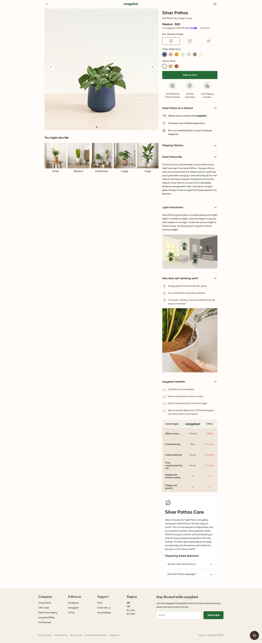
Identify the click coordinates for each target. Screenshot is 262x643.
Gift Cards (44, 608)
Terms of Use (76, 635)
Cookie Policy (60, 635)
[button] (164, 54)
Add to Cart (190, 75)
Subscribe (214, 615)
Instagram (73, 608)
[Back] (47, 4)
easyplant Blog (46, 617)
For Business (45, 622)
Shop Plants (45, 603)
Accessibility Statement (96, 635)
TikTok (71, 612)
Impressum (114, 635)
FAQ (99, 603)
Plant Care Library (48, 612)
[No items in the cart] (215, 4)
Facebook (73, 603)
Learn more (204, 28)
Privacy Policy (45, 635)
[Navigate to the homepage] (131, 4)
